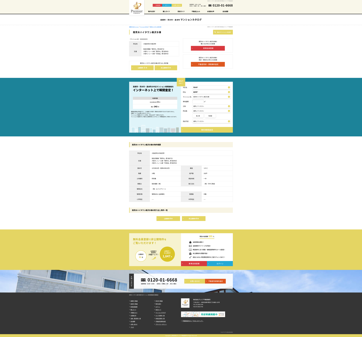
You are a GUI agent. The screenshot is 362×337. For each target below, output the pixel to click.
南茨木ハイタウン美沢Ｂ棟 (155, 27)
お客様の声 (133, 315)
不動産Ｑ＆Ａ (134, 313)
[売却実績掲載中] (203, 315)
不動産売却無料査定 (161, 321)
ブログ (132, 327)
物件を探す (158, 304)
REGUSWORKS (230, 332)
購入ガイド (133, 310)
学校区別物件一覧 (160, 318)
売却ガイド (158, 310)
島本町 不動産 (134, 304)
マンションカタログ (144, 27)
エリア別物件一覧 (160, 315)
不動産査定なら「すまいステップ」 (193, 321)
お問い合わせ (134, 324)
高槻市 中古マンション (134, 27)
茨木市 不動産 (159, 301)
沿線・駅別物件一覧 (136, 318)
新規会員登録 (134, 307)
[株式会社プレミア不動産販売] (136, 8)
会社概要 (133, 321)
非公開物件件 (166, 67)
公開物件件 (142, 67)
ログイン (158, 307)
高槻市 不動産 (134, 301)
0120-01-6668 (223, 5)
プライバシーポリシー (161, 324)
